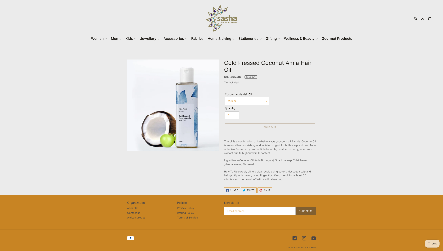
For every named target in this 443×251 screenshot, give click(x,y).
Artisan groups (136, 217)
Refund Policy (185, 213)
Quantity (230, 108)
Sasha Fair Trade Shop (305, 247)
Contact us (133, 213)
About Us (132, 208)
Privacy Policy (185, 208)
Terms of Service (187, 217)
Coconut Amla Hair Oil (238, 94)
